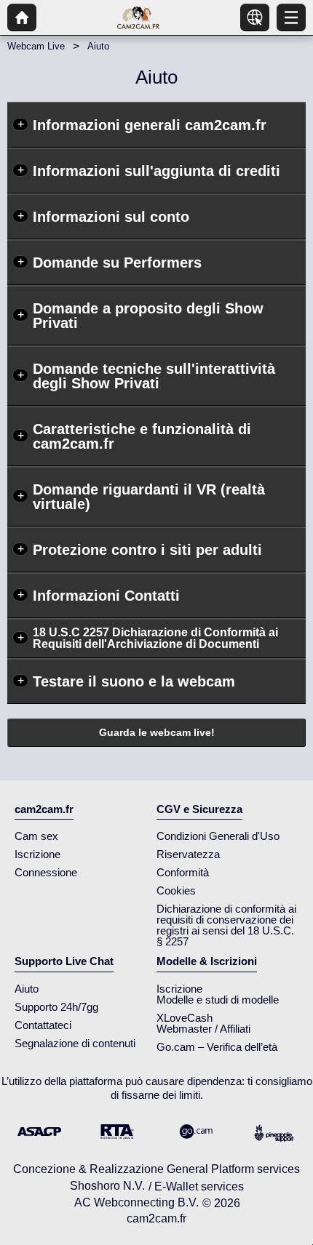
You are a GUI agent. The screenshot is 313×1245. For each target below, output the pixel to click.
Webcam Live (36, 46)
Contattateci (43, 1025)
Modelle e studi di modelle (217, 999)
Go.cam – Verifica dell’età (216, 1047)
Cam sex (36, 836)
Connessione (46, 872)
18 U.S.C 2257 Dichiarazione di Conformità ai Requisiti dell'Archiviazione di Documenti (155, 638)
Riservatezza (188, 854)
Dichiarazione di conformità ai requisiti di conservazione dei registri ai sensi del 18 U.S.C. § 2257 (226, 925)
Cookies (176, 890)
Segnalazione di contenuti (75, 1043)
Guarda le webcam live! (157, 732)
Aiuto (27, 988)
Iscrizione (37, 854)
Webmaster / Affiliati (203, 1028)
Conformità (182, 872)
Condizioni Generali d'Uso (218, 836)
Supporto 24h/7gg (56, 1007)
